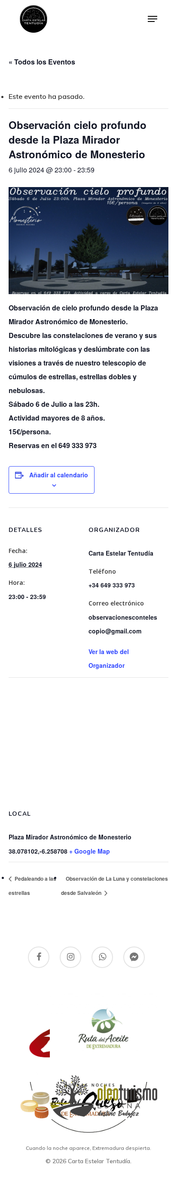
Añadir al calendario (58, 474)
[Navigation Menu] (152, 19)
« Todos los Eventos (42, 62)
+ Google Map (89, 851)
